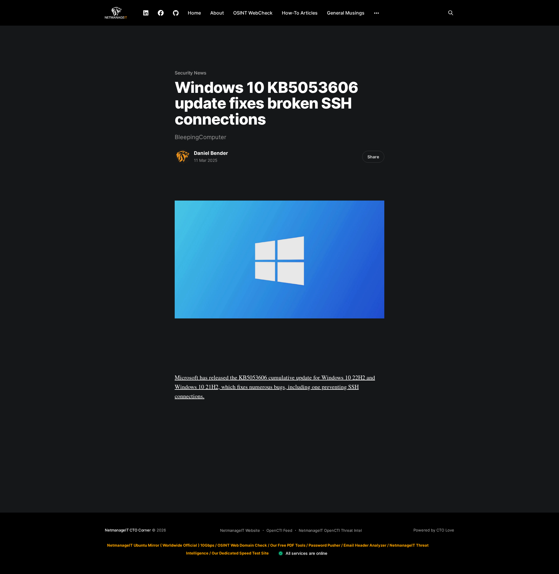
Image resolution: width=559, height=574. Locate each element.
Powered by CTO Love (433, 530)
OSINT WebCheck (253, 13)
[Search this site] (450, 12)
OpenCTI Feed (279, 530)
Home (194, 13)
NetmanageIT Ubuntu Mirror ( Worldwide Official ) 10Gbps (160, 545)
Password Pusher (324, 545)
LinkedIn (145, 13)
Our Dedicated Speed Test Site (240, 553)
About (217, 13)
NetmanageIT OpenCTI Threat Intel (330, 530)
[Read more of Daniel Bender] (183, 156)
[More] (376, 13)
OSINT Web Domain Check (242, 545)
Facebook (161, 13)
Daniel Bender (211, 153)
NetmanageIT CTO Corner (128, 530)
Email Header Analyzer (365, 545)
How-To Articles (300, 13)
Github (175, 13)
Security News (190, 73)
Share (373, 156)
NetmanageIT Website (240, 530)
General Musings (346, 13)
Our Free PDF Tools (287, 545)
